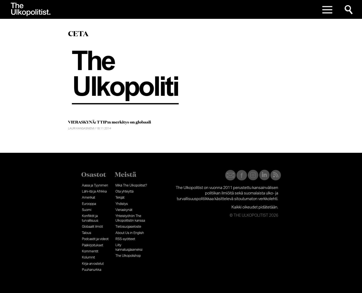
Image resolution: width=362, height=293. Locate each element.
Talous (86, 233)
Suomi (86, 210)
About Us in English (129, 233)
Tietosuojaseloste (128, 226)
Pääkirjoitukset (92, 245)
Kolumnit (88, 257)
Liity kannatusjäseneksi (128, 247)
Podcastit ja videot (95, 239)
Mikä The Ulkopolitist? (131, 185)
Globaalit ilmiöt (92, 226)
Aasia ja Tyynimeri (95, 185)
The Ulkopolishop (128, 255)
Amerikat (88, 197)
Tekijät (119, 197)
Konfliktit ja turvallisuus (90, 218)
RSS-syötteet (125, 239)
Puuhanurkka (91, 269)
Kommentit (90, 251)
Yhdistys (121, 204)
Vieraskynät (123, 210)
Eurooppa (89, 204)
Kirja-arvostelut (93, 263)
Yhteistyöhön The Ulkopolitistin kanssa (130, 218)
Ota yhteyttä (124, 191)
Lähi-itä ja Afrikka (94, 191)
